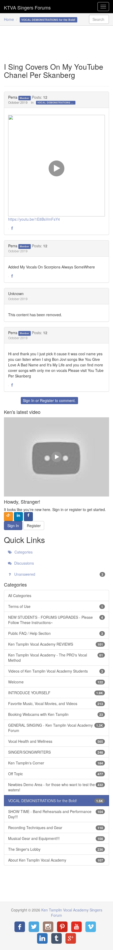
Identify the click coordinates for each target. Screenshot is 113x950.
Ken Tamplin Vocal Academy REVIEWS (55, 644)
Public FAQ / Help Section (55, 633)
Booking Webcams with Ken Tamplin (55, 714)
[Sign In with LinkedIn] (18, 516)
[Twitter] (34, 926)
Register (47, 400)
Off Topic (55, 773)
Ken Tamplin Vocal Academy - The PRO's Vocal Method (55, 657)
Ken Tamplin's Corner (55, 762)
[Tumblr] (56, 938)
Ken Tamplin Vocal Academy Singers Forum (27, 6)
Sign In (28, 400)
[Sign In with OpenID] (8, 516)
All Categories (19, 595)
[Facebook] (19, 926)
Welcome (55, 681)
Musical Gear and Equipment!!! (55, 838)
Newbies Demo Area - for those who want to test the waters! (55, 787)
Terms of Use (55, 606)
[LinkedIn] (42, 938)
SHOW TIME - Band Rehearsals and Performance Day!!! (55, 814)
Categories (23, 552)
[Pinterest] (62, 926)
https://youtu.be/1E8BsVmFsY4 (34, 219)
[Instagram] (48, 926)
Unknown (16, 293)
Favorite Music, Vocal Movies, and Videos (55, 703)
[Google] (70, 938)
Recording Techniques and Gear (55, 827)
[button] (12, 228)
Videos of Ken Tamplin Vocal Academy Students (55, 671)
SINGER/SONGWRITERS (55, 752)
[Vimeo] (90, 926)
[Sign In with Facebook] (28, 516)
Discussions (23, 563)
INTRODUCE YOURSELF (55, 692)
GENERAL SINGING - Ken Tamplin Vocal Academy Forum (55, 727)
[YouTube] (76, 926)
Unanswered (58, 574)
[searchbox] (99, 19)
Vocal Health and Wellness (55, 741)
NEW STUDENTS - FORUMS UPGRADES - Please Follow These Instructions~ (55, 620)
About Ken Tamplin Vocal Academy (55, 860)
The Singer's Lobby (55, 849)
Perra (12, 97)
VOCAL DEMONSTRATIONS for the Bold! (56, 102)
